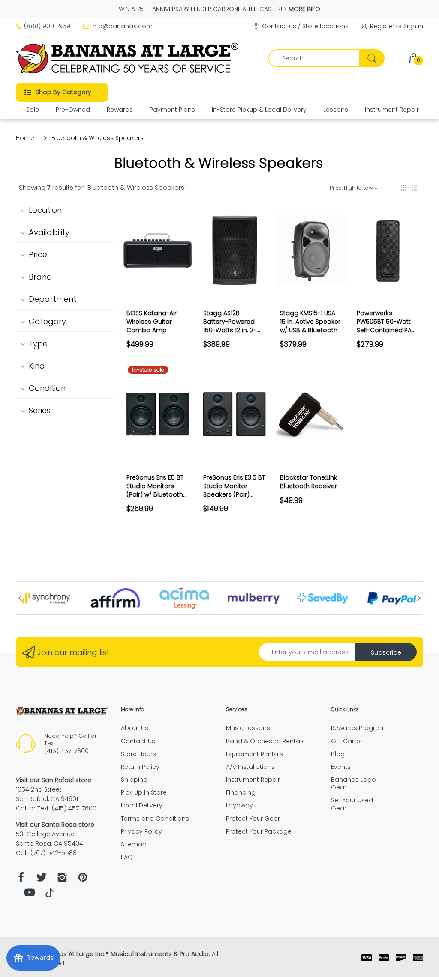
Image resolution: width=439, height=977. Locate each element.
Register (382, 26)
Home (25, 138)
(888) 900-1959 (47, 26)
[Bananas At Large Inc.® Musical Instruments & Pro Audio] (128, 58)
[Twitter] (41, 879)
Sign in (413, 26)
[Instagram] (62, 879)
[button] (403, 187)
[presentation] (20, 598)
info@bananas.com (122, 26)
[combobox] (326, 58)
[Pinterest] (83, 879)
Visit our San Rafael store (53, 780)
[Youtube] (29, 894)
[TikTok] (49, 895)
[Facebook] (21, 879)
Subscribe (386, 652)
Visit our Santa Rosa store (55, 824)
